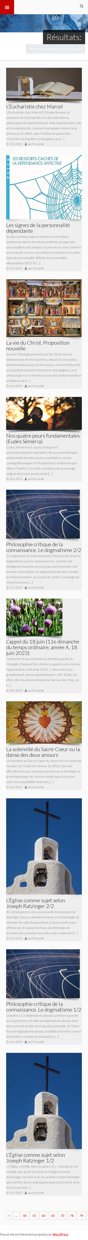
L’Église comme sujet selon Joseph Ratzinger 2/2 (35, 903)
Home (32, 48)
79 (81, 1215)
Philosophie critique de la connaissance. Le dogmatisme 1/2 (43, 1007)
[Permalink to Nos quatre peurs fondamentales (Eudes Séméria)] (44, 413)
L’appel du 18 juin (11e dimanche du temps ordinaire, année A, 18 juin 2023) (42, 647)
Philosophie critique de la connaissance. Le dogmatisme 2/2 (43, 547)
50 (25, 1215)
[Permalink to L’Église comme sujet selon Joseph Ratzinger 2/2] (44, 846)
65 (53, 1215)
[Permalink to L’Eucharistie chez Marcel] (44, 84)
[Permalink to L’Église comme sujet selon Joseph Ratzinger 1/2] (44, 1101)
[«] (9, 1215)
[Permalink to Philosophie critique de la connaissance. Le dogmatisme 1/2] (43, 973)
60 (43, 1215)
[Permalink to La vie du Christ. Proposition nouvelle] (44, 308)
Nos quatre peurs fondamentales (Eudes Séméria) (43, 438)
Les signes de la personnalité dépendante (38, 228)
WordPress (60, 1234)
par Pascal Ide (36, 144)
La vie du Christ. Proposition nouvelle (38, 345)
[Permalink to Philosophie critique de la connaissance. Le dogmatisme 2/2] (43, 514)
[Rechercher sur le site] (81, 6)
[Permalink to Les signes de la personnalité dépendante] (44, 187)
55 (34, 1215)
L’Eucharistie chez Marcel (34, 106)
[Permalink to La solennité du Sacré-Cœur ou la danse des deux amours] (44, 722)
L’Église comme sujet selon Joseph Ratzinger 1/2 (35, 1158)
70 (62, 1215)
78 (72, 1215)
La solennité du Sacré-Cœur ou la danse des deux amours (43, 752)
